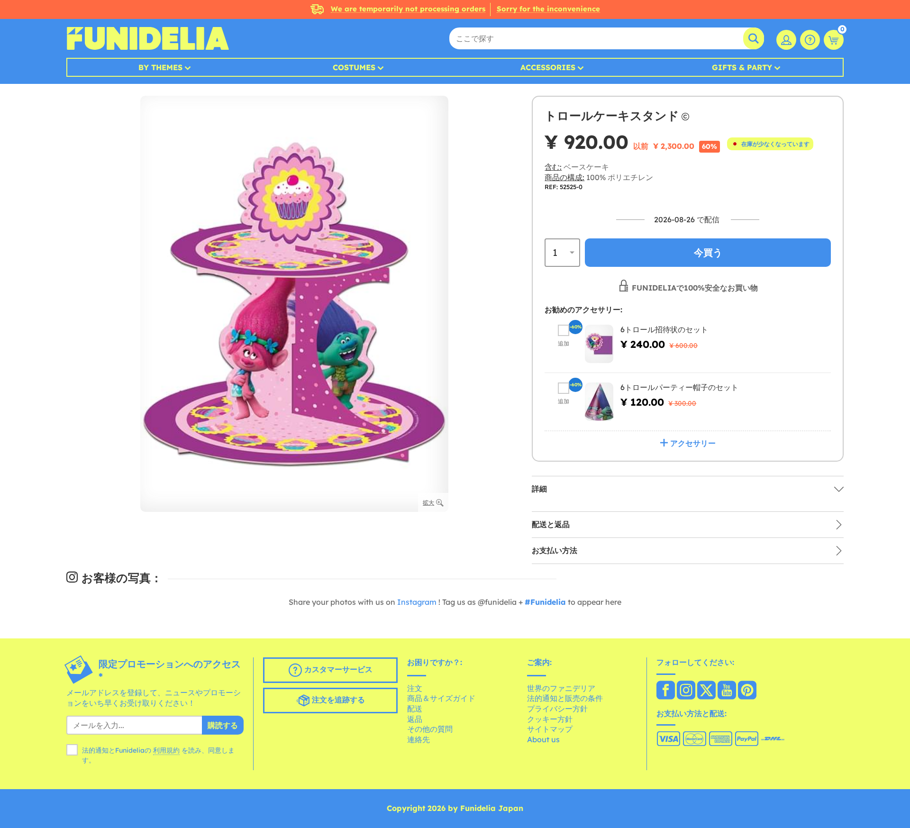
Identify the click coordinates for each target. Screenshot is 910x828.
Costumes (354, 67)
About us (543, 739)
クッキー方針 (550, 719)
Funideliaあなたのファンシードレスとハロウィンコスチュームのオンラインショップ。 (147, 38)
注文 (414, 688)
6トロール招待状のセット (664, 329)
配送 (414, 708)
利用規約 (166, 750)
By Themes (160, 67)
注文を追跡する (337, 699)
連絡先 (418, 739)
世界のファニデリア (561, 688)
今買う (708, 252)
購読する (223, 725)
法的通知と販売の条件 (565, 698)
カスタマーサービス (337, 669)
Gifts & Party (742, 67)
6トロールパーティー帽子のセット (679, 387)
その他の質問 (430, 729)
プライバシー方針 (557, 708)
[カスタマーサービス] (810, 40)
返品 (414, 719)
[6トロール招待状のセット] (599, 344)
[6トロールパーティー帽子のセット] (599, 401)
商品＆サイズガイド (441, 698)
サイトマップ (550, 729)
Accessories (547, 67)
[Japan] (665, 691)
